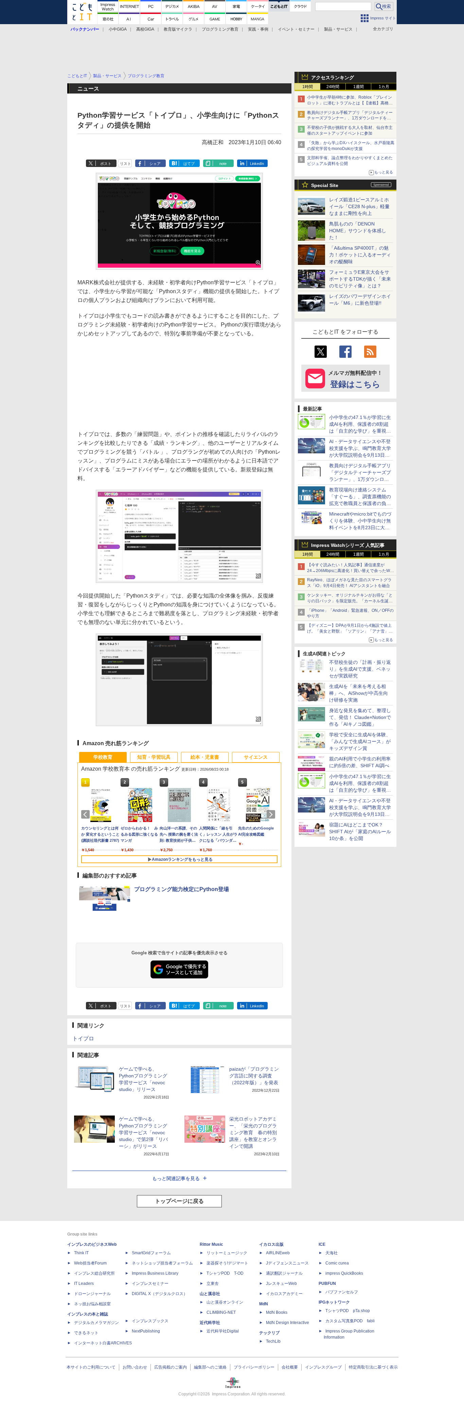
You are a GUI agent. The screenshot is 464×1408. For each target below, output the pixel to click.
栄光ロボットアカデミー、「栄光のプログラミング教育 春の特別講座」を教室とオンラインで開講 (253, 1132)
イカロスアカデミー (284, 1293)
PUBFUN (327, 1283)
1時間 (307, 86)
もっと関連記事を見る (176, 1178)
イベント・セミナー (296, 29)
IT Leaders (84, 1283)
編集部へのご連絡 (210, 1367)
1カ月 (384, 86)
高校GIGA (145, 29)
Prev (86, 814)
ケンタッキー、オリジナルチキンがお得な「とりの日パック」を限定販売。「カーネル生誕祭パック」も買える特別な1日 (350, 601)
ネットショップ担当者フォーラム (162, 1263)
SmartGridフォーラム (151, 1253)
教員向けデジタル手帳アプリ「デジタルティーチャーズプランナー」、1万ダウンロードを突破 (350, 118)
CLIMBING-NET (221, 1312)
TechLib (273, 1341)
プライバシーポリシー (254, 1367)
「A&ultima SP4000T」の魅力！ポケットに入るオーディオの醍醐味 (360, 254)
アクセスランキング (332, 77)
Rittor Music (211, 1244)
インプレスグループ (323, 1367)
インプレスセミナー (150, 1283)
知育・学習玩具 (154, 757)
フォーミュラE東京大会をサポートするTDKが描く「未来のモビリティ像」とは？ (360, 278)
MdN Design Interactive (287, 1322)
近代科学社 (210, 1322)
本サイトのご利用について (91, 1367)
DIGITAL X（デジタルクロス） (160, 1293)
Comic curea (337, 1263)
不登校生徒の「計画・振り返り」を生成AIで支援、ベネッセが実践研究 (360, 668)
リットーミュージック (227, 1253)
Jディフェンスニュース (287, 1263)
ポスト (105, 164)
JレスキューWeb (281, 1283)
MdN (263, 1304)
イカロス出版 (271, 1244)
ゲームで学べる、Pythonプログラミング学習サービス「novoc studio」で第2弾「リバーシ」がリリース (143, 1132)
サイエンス (256, 757)
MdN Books (276, 1312)
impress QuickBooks (344, 1273)
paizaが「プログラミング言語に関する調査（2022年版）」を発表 (254, 1075)
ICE (322, 1244)
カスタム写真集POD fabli (350, 1321)
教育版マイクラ (178, 29)
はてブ (189, 164)
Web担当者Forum (90, 1263)
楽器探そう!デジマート (227, 1263)
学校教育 (102, 757)
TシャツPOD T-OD (225, 1273)
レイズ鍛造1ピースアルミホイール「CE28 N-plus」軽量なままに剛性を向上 (359, 206)
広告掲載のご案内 (170, 1367)
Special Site (324, 185)
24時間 (332, 86)
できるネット (86, 1332)
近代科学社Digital (223, 1331)
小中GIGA (118, 29)
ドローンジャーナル (92, 1293)
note (223, 164)
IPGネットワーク (334, 1302)
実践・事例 (258, 29)
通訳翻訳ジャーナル (284, 1273)
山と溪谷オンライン (225, 1302)
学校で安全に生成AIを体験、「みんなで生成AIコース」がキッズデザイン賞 (360, 741)
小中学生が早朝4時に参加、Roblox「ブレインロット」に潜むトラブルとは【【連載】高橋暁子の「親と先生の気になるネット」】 (350, 103)
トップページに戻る (179, 1201)
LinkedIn (257, 164)
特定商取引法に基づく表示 (373, 1367)
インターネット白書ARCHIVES (103, 1343)
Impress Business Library (155, 1273)
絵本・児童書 (205, 757)
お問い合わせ (135, 1367)
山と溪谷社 (210, 1293)
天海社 (331, 1253)
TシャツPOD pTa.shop (347, 1310)
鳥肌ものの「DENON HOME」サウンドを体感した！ (357, 230)
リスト (125, 164)
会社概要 (290, 1367)
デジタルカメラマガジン (96, 1322)
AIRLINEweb (278, 1253)
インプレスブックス (150, 1321)
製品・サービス (338, 29)
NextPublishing (146, 1331)
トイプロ (83, 1038)
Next (272, 814)
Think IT (81, 1253)
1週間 (358, 86)
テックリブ (269, 1332)
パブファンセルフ (341, 1292)
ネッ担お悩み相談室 (92, 1304)
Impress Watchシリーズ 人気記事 (348, 545)
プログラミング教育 (220, 29)
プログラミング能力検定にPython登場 (181, 889)
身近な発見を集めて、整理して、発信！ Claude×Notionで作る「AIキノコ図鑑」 (360, 717)
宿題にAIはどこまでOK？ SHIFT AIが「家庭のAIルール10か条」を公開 (360, 831)
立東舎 (213, 1283)
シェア (155, 164)
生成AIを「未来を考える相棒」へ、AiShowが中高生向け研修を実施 (358, 693)
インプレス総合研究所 (94, 1273)
